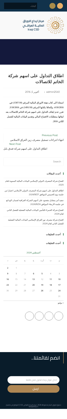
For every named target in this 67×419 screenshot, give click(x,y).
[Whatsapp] (52, 6)
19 (42, 285)
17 (59, 285)
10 (59, 279)
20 (33, 285)
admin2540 (53, 91)
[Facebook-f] (60, 6)
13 (33, 279)
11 (51, 279)
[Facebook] (49, 316)
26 (42, 290)
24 (59, 290)
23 (8, 285)
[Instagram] (39, 316)
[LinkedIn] (29, 316)
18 (51, 285)
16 (8, 279)
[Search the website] (20, 5)
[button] (5, 25)
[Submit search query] (8, 6)
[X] (58, 316)
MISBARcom (33, 406)
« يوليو (61, 302)
